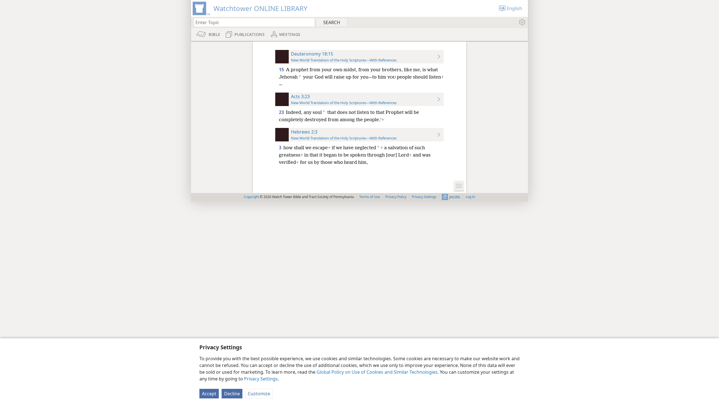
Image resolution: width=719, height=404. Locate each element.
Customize (259, 394)
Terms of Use (369, 197)
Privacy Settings (261, 379)
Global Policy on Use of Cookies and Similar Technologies (377, 372)
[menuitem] (522, 22)
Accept (209, 394)
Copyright (251, 196)
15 (282, 69)
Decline (232, 394)
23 (282, 112)
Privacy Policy (395, 197)
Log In (470, 197)
